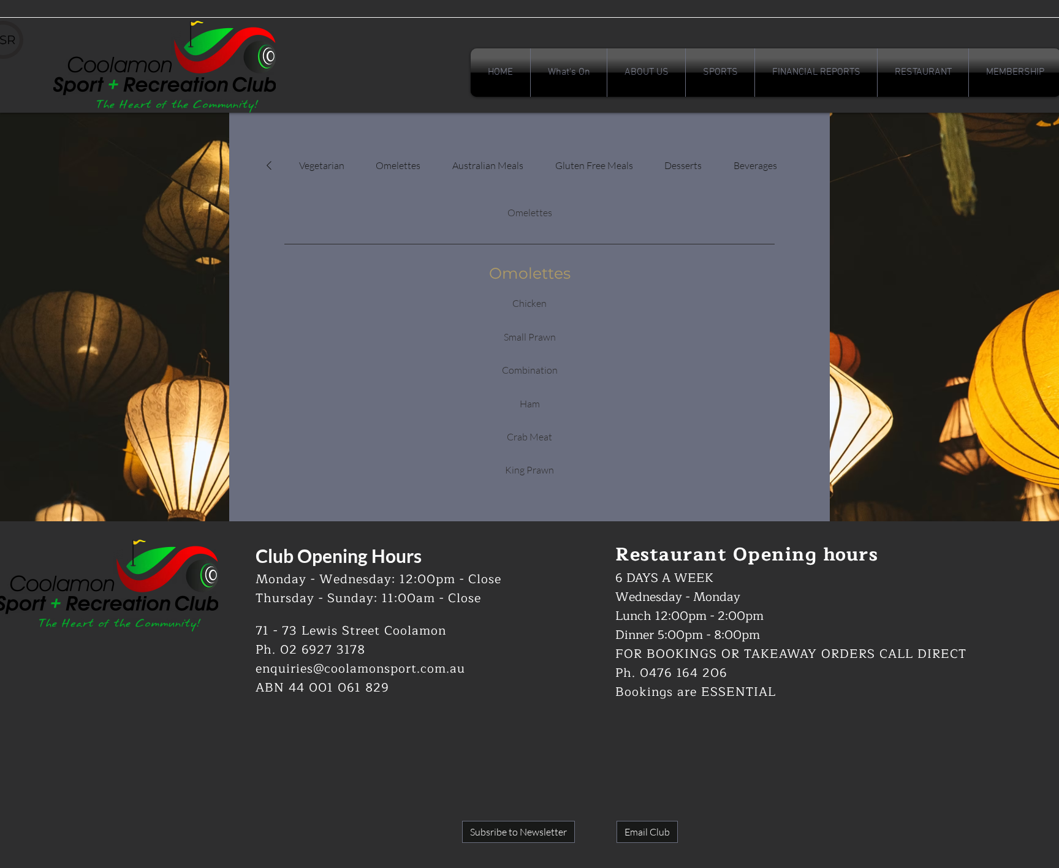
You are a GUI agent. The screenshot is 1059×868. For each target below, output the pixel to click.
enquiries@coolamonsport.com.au (360, 669)
